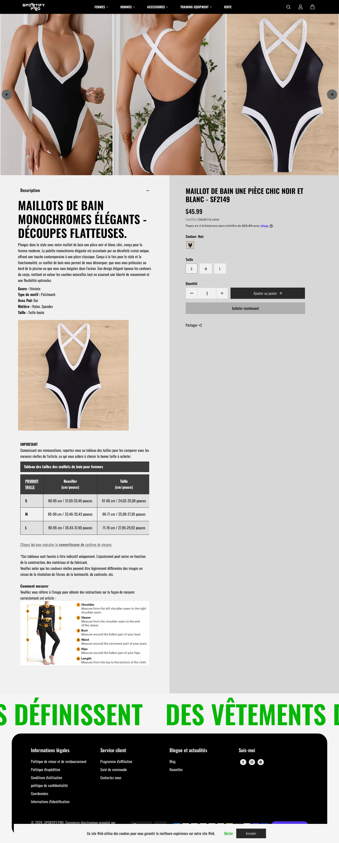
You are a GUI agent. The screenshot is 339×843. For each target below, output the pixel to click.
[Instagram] (251, 762)
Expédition (191, 219)
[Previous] (7, 94)
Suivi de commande (113, 769)
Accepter (251, 833)
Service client (113, 750)
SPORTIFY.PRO (54, 822)
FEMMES (100, 6)
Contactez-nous (110, 777)
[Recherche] (288, 7)
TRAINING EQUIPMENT (194, 6)
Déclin (228, 833)
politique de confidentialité (49, 785)
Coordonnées (39, 793)
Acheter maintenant (245, 308)
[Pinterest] (260, 762)
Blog (172, 761)
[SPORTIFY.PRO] (33, 7)
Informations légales (50, 750)
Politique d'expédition (45, 769)
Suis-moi (247, 750)
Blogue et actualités (188, 750)
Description (30, 190)
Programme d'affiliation (116, 761)
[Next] (332, 94)
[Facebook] (243, 762)
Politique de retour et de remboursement (58, 761)
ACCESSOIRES (156, 6)
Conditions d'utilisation (46, 777)
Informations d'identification (50, 801)
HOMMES (126, 6)
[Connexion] (300, 7)
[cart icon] (312, 7)
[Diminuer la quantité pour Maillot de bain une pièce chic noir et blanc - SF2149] (192, 293)
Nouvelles (176, 769)
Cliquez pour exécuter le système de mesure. (66, 544)
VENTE (228, 6)
